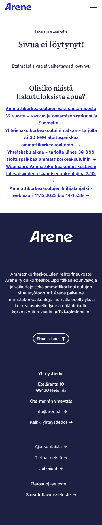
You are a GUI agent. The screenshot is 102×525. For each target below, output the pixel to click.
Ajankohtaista (48, 446)
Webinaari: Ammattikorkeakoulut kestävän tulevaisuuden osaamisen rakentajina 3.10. (51, 170)
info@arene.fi (48, 411)
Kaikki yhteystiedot (48, 422)
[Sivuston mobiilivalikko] (93, 7)
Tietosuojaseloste (48, 484)
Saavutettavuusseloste (48, 495)
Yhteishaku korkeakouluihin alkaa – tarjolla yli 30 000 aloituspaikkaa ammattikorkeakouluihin (51, 137)
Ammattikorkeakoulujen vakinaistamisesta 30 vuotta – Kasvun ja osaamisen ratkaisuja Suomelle (51, 116)
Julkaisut (48, 468)
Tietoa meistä (48, 458)
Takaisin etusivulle (51, 31)
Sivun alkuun (48, 338)
